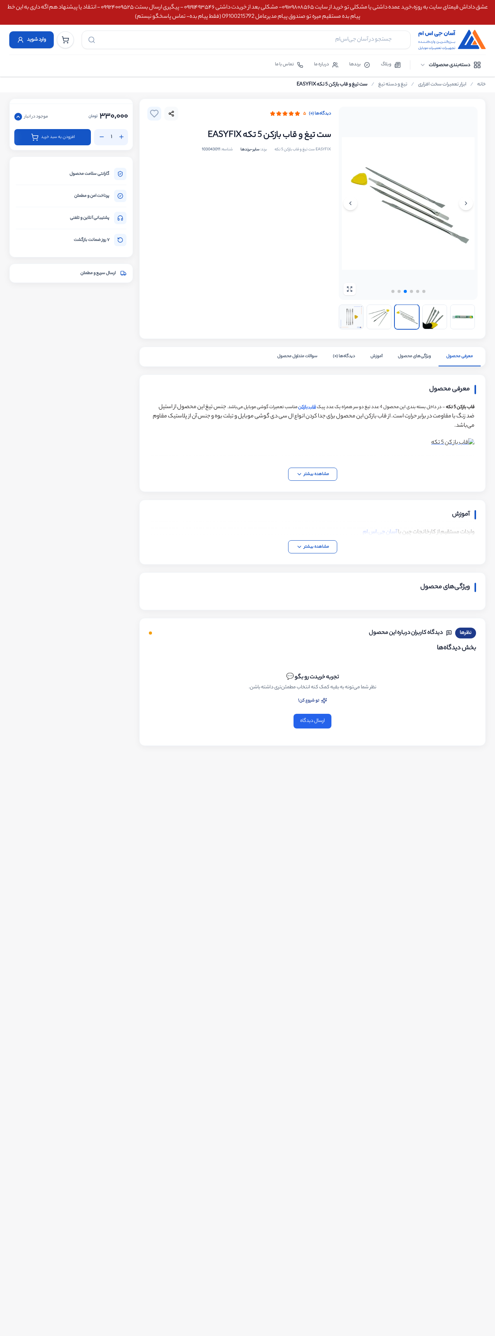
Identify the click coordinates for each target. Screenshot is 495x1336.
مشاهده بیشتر (316, 474)
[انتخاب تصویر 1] (351, 317)
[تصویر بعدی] (350, 203)
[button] (392, 291)
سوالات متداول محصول (297, 356)
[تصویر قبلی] (466, 203)
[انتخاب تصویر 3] (406, 317)
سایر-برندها (250, 149)
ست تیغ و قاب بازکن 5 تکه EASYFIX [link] (332, 84)
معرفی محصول (459, 356)
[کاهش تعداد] (102, 137)
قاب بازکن (307, 407)
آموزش (376, 356)
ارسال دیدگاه (312, 721)
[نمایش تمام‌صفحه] (349, 289)
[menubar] (450, 64)
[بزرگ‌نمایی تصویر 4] (408, 203)
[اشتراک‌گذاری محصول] (171, 114)
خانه (481, 84)
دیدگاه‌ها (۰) (320, 114)
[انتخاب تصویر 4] (434, 317)
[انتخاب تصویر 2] (379, 317)
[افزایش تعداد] (121, 137)
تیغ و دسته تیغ (392, 84)
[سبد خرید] (65, 39)
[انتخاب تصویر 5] (462, 317)
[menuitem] (450, 64)
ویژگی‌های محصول (414, 356)
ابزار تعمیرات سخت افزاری (442, 84)
